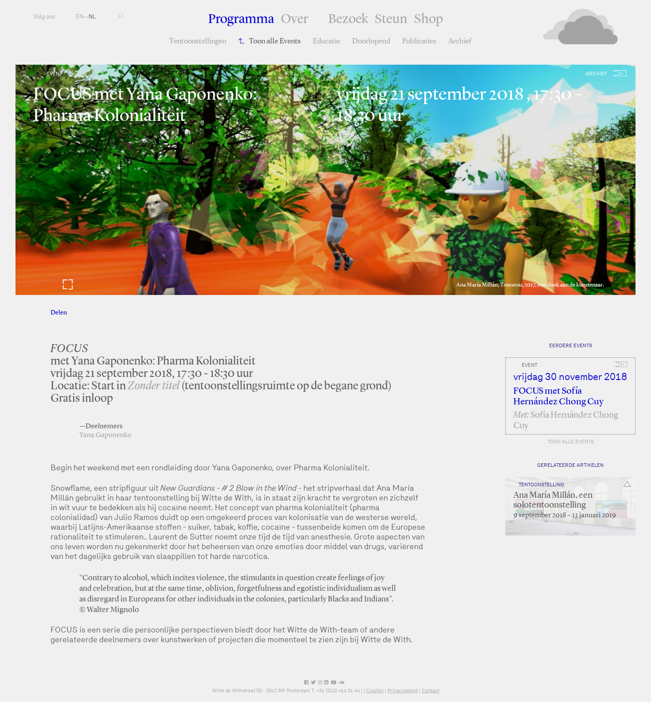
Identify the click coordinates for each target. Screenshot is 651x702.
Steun (391, 19)
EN (79, 16)
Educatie (326, 41)
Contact (430, 690)
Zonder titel (153, 386)
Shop (428, 19)
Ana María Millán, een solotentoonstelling (553, 500)
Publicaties (419, 41)
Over (294, 19)
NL (92, 16)
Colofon (375, 690)
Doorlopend (371, 41)
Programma (241, 19)
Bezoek (348, 19)
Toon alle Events (275, 41)
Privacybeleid (403, 690)
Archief (459, 41)
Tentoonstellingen (197, 41)
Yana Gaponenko (105, 435)
